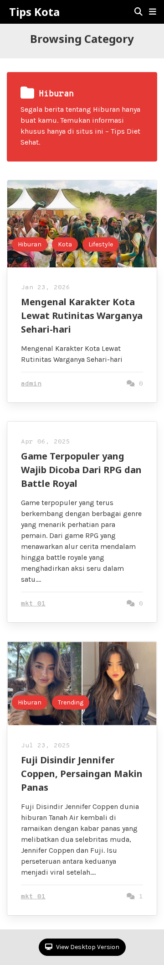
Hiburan (29, 244)
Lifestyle (100, 244)
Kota (65, 244)
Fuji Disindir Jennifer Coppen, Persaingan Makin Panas (82, 773)
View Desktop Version (87, 947)
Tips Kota (34, 11)
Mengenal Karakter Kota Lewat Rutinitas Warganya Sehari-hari (82, 315)
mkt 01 (33, 604)
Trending (70, 702)
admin (31, 384)
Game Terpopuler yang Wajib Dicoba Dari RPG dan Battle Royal (81, 470)
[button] (152, 12)
